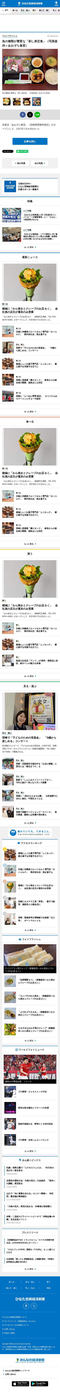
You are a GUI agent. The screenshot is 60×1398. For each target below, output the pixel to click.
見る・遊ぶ (25, 10)
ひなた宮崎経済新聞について (15, 1317)
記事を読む (30, 141)
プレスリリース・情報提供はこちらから (20, 1321)
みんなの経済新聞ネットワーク (30, 1360)
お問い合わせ (9, 1329)
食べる (15, 10)
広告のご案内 (9, 1333)
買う (34, 10)
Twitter (34, 1306)
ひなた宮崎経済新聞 (30, 4)
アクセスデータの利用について (16, 1325)
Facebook (26, 1306)
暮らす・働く (44, 10)
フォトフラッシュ (9, 36)
